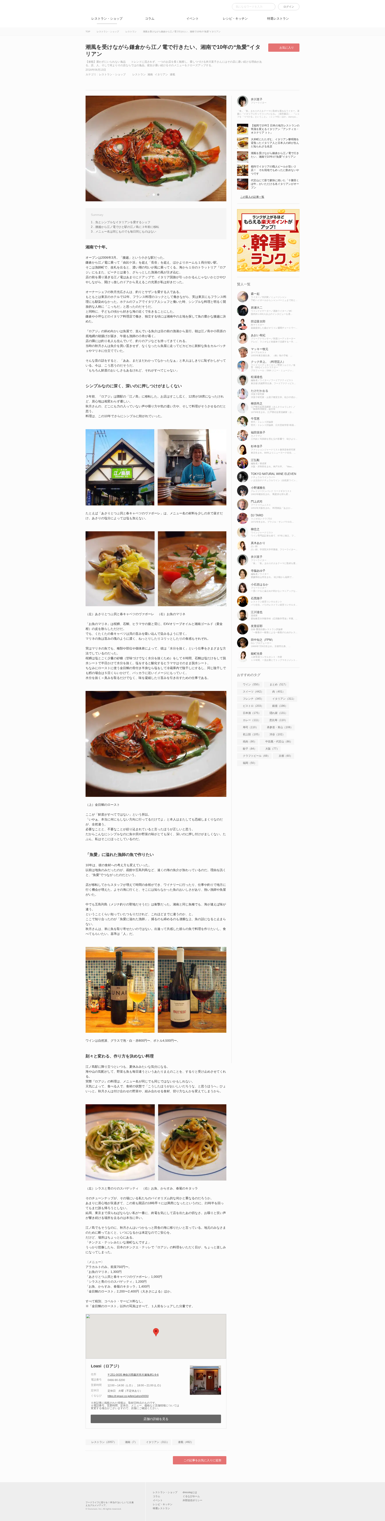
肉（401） (278, 691)
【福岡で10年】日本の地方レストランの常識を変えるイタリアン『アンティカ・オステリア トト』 (275, 129)
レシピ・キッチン (235, 18)
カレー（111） (252, 720)
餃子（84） (250, 748)
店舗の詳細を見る (155, 1419)
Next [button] (218, 148)
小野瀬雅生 (258, 487)
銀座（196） (280, 705)
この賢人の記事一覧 (252, 196)
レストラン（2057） (103, 1442)
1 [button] (154, 194)
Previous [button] (93, 148)
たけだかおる (259, 390)
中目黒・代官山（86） (279, 741)
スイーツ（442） (253, 691)
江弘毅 (255, 460)
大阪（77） (272, 748)
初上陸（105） (252, 734)
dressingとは (190, 1492)
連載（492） (185, 1442)
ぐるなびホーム (191, 1496)
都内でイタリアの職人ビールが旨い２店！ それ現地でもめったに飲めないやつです (275, 170)
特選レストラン (278, 18)
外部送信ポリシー (192, 1500)
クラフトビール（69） (256, 755)
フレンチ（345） (253, 698)
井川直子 (256, 99)
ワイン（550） (252, 684)
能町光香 (256, 653)
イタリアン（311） (157, 1442)
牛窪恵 (255, 418)
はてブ (123, 81)
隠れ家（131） (279, 713)
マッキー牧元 (259, 349)
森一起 (255, 293)
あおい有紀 (258, 335)
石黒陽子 (256, 598)
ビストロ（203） (253, 705)
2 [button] (158, 194)
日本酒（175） (252, 713)
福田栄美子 (258, 432)
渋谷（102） (277, 734)
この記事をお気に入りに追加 (202, 1460)
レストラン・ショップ (107, 18)
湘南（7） (131, 1442)
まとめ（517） (279, 684)
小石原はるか (259, 584)
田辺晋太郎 (258, 321)
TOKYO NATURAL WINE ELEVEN (273, 474)
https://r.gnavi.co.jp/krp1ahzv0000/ (128, 1396)
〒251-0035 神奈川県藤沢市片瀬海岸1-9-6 (133, 1374)
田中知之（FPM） (262, 639)
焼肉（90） (250, 741)
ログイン (288, 6)
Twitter (108, 81)
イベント (192, 18)
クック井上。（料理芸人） (268, 361)
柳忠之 (255, 529)
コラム (149, 18)
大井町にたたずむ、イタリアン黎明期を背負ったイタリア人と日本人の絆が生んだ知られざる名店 (275, 143)
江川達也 (256, 612)
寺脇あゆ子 (258, 570)
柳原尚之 (256, 403)
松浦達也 (256, 377)
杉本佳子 (256, 446)
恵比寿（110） (278, 720)
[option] (156, 148)
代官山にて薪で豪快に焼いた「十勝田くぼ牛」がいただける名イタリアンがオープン (275, 184)
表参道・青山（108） (280, 727)
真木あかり (258, 543)
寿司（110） (250, 727)
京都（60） (286, 755)
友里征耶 (256, 626)
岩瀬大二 (256, 307)
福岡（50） (250, 763)
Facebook (92, 81)
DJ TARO (257, 515)
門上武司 (256, 501)
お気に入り (286, 47)
